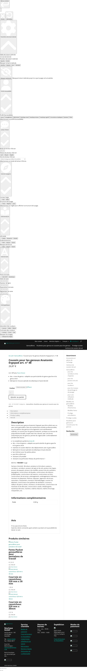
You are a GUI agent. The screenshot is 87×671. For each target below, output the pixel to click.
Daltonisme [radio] (16, 117)
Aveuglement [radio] (8, 117)
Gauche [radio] (3, 61)
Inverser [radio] (4, 332)
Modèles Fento (72, 410)
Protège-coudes (71, 418)
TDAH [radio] (70, 117)
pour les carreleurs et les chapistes (73, 374)
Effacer (29, 387)
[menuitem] (66, 342)
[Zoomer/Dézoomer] (0, 668)
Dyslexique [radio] (12, 277)
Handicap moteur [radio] (34, 117)
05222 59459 (11, 639)
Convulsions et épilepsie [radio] (56, 117)
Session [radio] (8, 65)
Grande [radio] (15, 238)
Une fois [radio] (3, 65)
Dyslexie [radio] (66, 117)
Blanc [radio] (7, 199)
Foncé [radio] (9, 332)
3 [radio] (5, 57)
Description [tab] (14, 411)
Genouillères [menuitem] (30, 346)
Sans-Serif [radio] (4, 277)
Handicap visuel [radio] (24, 117)
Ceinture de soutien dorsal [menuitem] (74, 348)
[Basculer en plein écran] (2, 668)
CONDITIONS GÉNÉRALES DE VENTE (26, 641)
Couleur (12, 388)
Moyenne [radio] (9, 238)
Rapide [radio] (11, 155)
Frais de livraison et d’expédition (59, 640)
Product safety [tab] (15, 415)
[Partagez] (4, 668)
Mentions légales (26, 649)
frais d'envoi (21, 373)
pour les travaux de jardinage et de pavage (73, 390)
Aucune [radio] (4, 328)
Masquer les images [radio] (7, 336)
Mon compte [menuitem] (38, 341)
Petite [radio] (3, 238)
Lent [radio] (2, 155)
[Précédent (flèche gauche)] (0, 670)
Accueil (11, 356)
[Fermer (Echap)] (5, 668)
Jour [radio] (13, 65)
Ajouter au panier (17, 397)
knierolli (31, 441)
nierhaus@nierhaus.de (10, 648)
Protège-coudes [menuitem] (77, 346)
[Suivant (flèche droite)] (2, 670)
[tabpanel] (43, 206)
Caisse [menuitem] (45, 341)
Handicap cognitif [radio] (44, 117)
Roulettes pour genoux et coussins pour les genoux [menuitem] (53, 346)
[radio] (0, 151)
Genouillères (18, 356)
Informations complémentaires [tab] (20, 413)
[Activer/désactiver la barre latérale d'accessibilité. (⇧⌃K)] (1, 10)
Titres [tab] (3, 203)
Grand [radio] (13, 242)
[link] (5, 4)
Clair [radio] (14, 332)
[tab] (0, 204)
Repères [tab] (9, 203)
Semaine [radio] (18, 65)
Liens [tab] (14, 203)
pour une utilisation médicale (71, 397)
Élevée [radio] (14, 328)
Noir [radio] (3, 199)
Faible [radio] (9, 328)
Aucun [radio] (2, 117)
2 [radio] (3, 57)
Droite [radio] (7, 61)
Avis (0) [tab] (12, 418)
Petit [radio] (3, 242)
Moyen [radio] (6, 155)
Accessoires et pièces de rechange (71, 360)
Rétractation (25, 646)
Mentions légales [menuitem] (54, 341)
